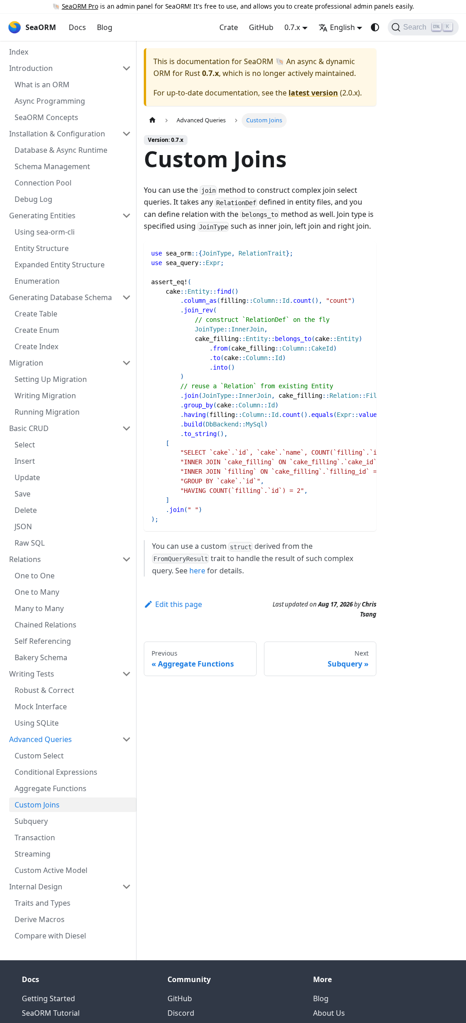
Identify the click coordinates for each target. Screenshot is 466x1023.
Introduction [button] (31, 68)
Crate (228, 27)
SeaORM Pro (80, 6)
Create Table (36, 314)
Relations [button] (25, 559)
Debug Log (33, 199)
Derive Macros (40, 919)
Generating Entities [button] (42, 216)
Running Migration (47, 412)
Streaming (33, 854)
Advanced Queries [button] (40, 739)
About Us (329, 1013)
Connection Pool (43, 183)
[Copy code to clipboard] (365, 253)
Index (18, 52)
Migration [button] (26, 363)
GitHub (261, 27)
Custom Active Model (51, 870)
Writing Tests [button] (31, 674)
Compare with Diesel (50, 936)
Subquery (31, 821)
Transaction (35, 837)
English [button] (342, 27)
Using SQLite (37, 723)
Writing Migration (45, 396)
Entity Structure (42, 248)
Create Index (36, 346)
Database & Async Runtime (61, 150)
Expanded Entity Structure (60, 265)
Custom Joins (37, 805)
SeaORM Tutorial (51, 1013)
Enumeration (37, 281)
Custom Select (39, 756)
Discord (180, 1013)
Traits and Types (43, 903)
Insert (25, 461)
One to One (35, 576)
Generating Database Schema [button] (60, 297)
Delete (26, 510)
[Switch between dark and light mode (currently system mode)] (375, 27)
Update (27, 477)
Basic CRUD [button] (29, 428)
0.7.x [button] (292, 27)
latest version (313, 93)
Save (22, 494)
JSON (23, 527)
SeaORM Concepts (46, 117)
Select (25, 445)
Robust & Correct (44, 690)
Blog (104, 27)
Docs (77, 27)
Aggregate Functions (50, 788)
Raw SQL (30, 543)
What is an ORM (42, 85)
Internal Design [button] (35, 887)
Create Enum (37, 330)
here (197, 571)
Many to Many (39, 608)
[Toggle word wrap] (348, 253)
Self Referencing (43, 641)
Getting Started (48, 998)
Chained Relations (45, 625)
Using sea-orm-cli (45, 232)
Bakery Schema (41, 657)
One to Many (37, 592)
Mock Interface (41, 707)
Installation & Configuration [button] (57, 134)
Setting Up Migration (51, 379)
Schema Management (52, 166)
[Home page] (152, 120)
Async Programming (50, 101)
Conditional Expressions (56, 772)
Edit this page (178, 604)
